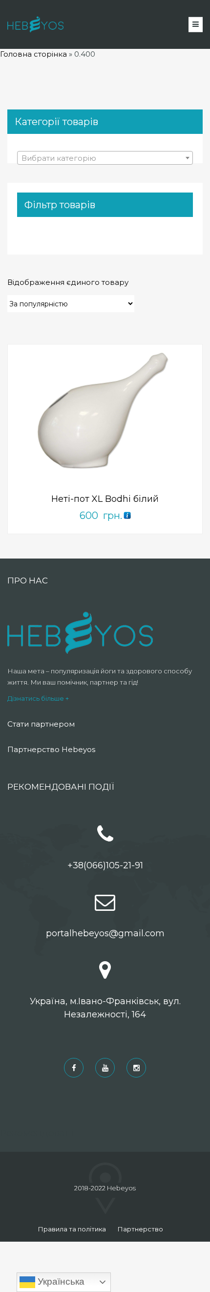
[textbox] (105, 158)
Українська (59, 1281)
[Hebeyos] (35, 24)
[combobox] (105, 158)
